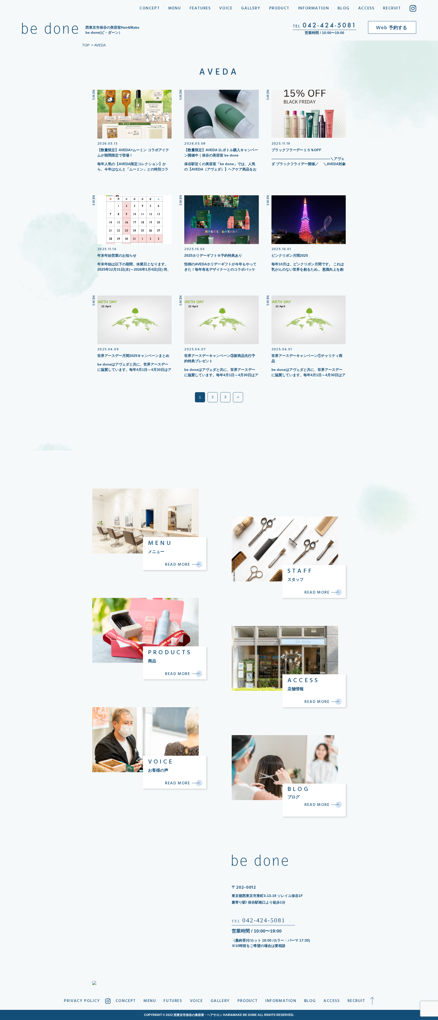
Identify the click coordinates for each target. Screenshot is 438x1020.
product (279, 8)
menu (174, 8)
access (366, 8)
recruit (392, 8)
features (200, 8)
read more (178, 564)
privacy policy (82, 1001)
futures (172, 1001)
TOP (85, 45)
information (313, 8)
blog (343, 8)
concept (149, 8)
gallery (250, 8)
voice (225, 8)
